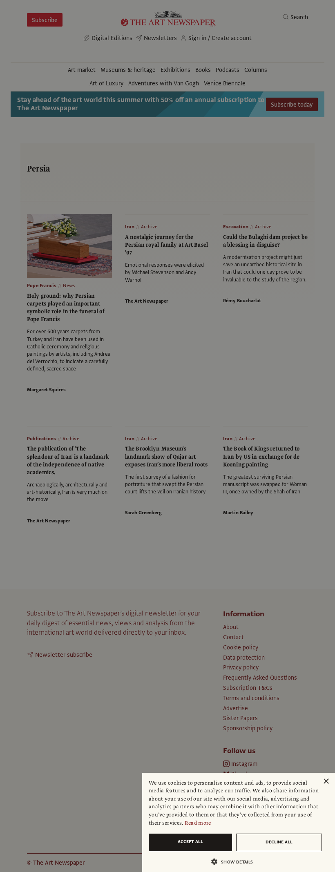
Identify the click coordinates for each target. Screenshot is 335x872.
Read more (198, 823)
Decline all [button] (279, 842)
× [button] (326, 781)
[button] (235, 861)
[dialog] (238, 822)
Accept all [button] (190, 842)
